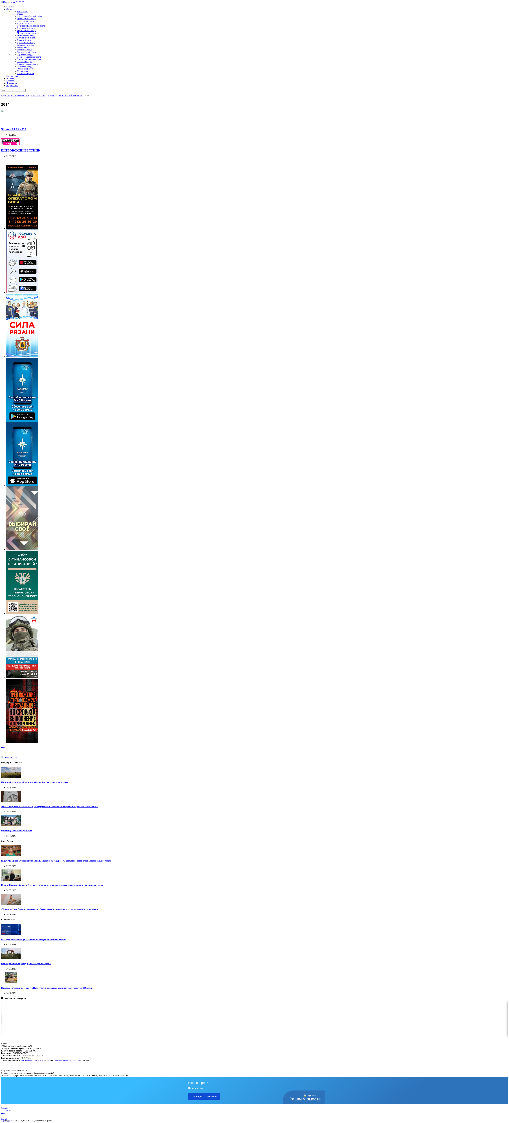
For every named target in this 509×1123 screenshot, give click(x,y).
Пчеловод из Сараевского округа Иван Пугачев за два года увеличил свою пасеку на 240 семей (46, 988)
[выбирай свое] (22, 549)
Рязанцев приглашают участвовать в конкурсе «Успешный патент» (33, 939)
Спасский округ (24, 61)
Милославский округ (26, 33)
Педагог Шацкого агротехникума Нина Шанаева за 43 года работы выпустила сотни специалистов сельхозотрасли (56, 861)
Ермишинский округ (26, 19)
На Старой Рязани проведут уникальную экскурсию (26, 963)
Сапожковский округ (26, 52)
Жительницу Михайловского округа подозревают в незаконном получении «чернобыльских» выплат (49, 806)
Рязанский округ (24, 50)
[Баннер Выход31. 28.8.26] (22, 742)
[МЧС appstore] (22, 485)
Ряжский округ (23, 47)
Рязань (20, 14)
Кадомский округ (25, 23)
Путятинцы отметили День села (16, 831)
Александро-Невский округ (29, 16)
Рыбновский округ (25, 45)
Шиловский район (25, 73)
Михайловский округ (26, 35)
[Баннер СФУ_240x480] (22, 613)
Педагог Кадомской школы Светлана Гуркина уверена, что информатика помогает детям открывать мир (52, 885)
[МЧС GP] (22, 421)
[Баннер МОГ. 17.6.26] (22, 678)
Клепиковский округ (26, 28)
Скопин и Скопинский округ (30, 59)
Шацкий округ (23, 71)
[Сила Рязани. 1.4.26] (22, 357)
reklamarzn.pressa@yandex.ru (67, 1060)
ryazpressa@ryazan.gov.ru (32, 1060)
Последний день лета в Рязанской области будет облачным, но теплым (34, 782)
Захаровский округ (25, 21)
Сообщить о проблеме (204, 1096)
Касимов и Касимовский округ (31, 26)
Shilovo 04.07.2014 (13, 129)
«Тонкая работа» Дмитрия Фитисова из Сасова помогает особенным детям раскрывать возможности (49, 909)
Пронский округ (24, 40)
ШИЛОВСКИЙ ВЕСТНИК (20, 150)
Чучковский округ (25, 69)
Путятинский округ (26, 42)
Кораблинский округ (26, 30)
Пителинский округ (26, 38)
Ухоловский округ (25, 66)
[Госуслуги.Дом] (22, 292)
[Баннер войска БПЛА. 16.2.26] (22, 228)
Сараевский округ (25, 54)
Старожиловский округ (27, 64)
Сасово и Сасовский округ (29, 57)
